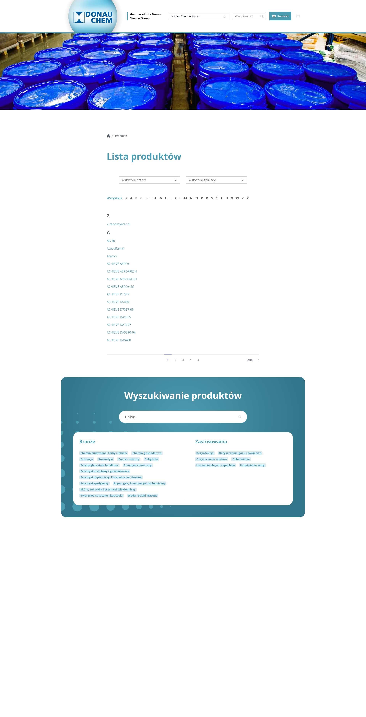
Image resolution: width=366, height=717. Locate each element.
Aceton (112, 256)
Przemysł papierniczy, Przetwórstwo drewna (111, 477)
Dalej (250, 360)
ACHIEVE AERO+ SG (120, 287)
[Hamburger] (298, 16)
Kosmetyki (105, 459)
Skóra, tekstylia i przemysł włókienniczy (108, 489)
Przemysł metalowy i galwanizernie (104, 471)
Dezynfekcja (205, 453)
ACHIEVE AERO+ (118, 264)
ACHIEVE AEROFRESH (122, 271)
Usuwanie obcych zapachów (215, 465)
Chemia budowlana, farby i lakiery (103, 453)
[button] (280, 16)
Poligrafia (151, 459)
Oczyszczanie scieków (211, 459)
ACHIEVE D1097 (118, 294)
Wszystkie (114, 198)
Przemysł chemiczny (138, 465)
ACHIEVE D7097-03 (120, 309)
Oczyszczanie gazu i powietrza (240, 453)
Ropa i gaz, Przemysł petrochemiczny (139, 483)
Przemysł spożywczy (94, 483)
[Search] (261, 16)
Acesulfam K (115, 248)
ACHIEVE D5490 (118, 302)
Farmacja (86, 459)
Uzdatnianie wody (252, 465)
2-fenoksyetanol (118, 224)
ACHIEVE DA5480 (119, 340)
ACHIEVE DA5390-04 (121, 332)
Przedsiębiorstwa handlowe (99, 465)
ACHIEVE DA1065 (119, 317)
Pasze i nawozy (128, 459)
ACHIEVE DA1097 (119, 325)
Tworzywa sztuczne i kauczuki (101, 495)
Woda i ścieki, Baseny (142, 495)
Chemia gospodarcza (146, 453)
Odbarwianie (241, 459)
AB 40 (111, 241)
